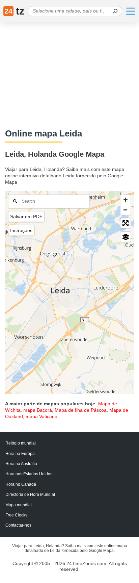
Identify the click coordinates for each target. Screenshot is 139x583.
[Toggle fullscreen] (125, 223)
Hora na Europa (20, 453)
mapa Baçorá (37, 410)
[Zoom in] (125, 200)
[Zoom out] (125, 210)
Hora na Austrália (21, 463)
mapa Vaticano (41, 416)
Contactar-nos (18, 525)
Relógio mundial (20, 443)
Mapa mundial (18, 505)
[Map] (69, 292)
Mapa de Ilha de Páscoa (81, 410)
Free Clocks (16, 515)
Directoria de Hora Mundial (30, 494)
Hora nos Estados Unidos (28, 474)
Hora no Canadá (20, 484)
